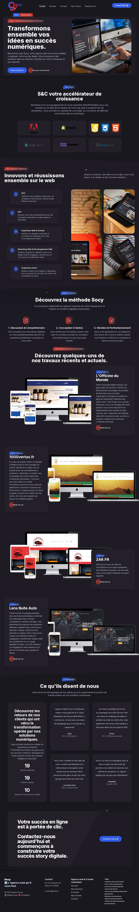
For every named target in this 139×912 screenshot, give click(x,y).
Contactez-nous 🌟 (110, 839)
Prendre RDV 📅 (121, 5)
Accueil (42, 6)
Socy (16, 15)
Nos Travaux (76, 6)
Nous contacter (17, 70)
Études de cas (90, 6)
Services (52, 6)
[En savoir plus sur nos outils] (33, 128)
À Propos (63, 6)
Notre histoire (26, 15)
